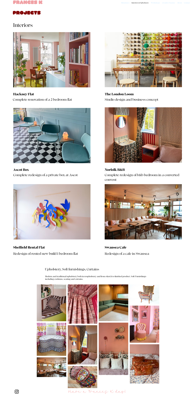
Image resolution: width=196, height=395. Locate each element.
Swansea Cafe (115, 247)
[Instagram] (16, 391)
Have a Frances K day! (96, 391)
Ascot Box (21, 170)
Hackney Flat (23, 94)
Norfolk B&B (115, 170)
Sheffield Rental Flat (29, 247)
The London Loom (119, 94)
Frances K (27, 2)
